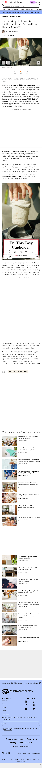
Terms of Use (36, 728)
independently (7, 78)
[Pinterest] (34, 705)
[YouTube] (26, 709)
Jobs (29, 753)
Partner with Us (35, 753)
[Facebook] (26, 705)
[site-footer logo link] (6, 753)
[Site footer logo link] (21, 691)
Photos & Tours (6, 9)
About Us (4, 704)
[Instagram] (26, 701)
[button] (38, 62)
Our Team (4, 701)
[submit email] (37, 724)
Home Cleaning (15, 16)
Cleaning (5, 16)
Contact (4, 707)
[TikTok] (34, 701)
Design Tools (29, 9)
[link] (29, 437)
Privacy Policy (8, 730)
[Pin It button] (8, 62)
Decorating (15, 9)
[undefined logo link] (14, 2)
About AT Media (21, 753)
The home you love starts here (24, 683)
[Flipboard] (34, 709)
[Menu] (3, 2)
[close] (40, 764)
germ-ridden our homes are (24, 85)
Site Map (4, 710)
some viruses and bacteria (11, 176)
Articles (22, 9)
